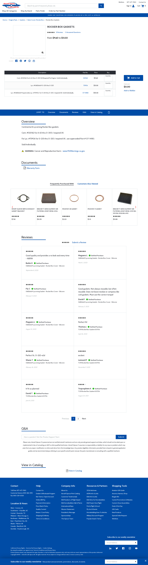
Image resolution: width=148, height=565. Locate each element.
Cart (141, 6)
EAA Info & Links (92, 497)
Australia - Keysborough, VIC (20, 529)
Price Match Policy (42, 506)
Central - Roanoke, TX (18, 513)
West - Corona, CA (17, 508)
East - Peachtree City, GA (19, 521)
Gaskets (22, 20)
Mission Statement (67, 509)
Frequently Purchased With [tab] (62, 184)
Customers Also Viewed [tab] (87, 184)
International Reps (67, 506)
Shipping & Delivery (42, 516)
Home (5, 20)
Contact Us (142, 2)
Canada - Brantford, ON (18, 526)
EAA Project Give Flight (94, 503)
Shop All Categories (9, 11)
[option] (23, 207)
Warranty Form (33, 168)
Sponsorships (66, 516)
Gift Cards (115, 509)
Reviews (75, 112)
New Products (116, 512)
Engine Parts (13, 20)
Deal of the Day (117, 506)
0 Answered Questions (73, 32)
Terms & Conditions (42, 519)
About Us (64, 490)
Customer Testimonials (69, 497)
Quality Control (41, 509)
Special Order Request (119, 516)
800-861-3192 (28, 493)
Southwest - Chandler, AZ (19, 511)
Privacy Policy (52, 550)
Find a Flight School (93, 506)
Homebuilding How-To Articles (97, 512)
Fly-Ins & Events (92, 509)
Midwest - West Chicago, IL (19, 516)
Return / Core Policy (42, 512)
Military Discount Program (95, 516)
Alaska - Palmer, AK (17, 524)
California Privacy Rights (18, 548)
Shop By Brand (26, 11)
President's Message (68, 512)
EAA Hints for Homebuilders (96, 500)
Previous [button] (12, 207)
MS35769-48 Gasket (69, 209)
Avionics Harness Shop (119, 494)
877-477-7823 (131, 2)
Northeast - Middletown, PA (20, 518)
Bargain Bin (115, 497)
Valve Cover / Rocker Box (35, 20)
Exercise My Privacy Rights (33, 548)
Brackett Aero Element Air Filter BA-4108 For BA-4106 (47, 210)
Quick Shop (23, 220)
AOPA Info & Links (92, 494)
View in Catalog (96, 112)
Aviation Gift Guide (118, 490)
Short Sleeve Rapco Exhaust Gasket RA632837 (23, 210)
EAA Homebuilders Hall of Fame (71, 503)
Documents (63, 112)
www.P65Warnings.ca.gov (74, 151)
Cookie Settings (47, 548)
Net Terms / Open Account (45, 497)
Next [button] (135, 207)
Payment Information (43, 503)
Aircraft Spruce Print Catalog (70, 494)
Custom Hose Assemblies (120, 503)
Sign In (129, 6)
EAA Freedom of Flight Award (70, 500)
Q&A (84, 112)
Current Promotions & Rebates (122, 500)
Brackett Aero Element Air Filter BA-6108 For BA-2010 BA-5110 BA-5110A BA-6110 (124, 211)
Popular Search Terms (94, 519)
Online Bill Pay (40, 500)
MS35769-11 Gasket (95, 209)
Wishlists (121, 2)
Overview (51, 112)
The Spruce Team (67, 519)
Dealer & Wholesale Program (45, 494)
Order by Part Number (57, 11)
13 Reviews (59, 32)
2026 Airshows (92, 490)
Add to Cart (135, 78)
